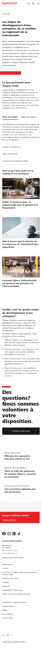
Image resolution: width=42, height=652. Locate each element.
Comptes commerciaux (11, 147)
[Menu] (38, 3)
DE (3, 635)
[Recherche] (33, 3)
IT (11, 635)
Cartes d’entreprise (9, 154)
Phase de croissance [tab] (29, 117)
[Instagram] (9, 533)
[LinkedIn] (14, 533)
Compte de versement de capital (15, 161)
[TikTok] (19, 533)
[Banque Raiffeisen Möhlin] (9, 3)
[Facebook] (4, 533)
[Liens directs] (29, 3)
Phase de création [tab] (10, 117)
